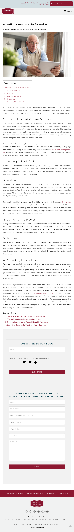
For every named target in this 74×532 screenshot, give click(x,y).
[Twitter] (35, 511)
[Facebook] (31, 511)
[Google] (27, 511)
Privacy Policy (37, 516)
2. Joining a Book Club (12, 90)
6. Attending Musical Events (14, 102)
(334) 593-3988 (44, 4)
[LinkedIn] (39, 511)
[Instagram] (43, 511)
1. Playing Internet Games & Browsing (17, 87)
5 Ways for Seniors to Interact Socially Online (23, 319)
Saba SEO (40, 527)
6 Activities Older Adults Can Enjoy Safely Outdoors (26, 325)
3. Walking (8, 93)
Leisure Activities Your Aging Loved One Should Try (26, 316)
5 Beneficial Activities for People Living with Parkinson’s (27, 322)
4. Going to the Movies (12, 96)
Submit (37, 467)
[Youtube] (47, 511)
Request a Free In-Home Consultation (61, 3)
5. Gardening (9, 99)
